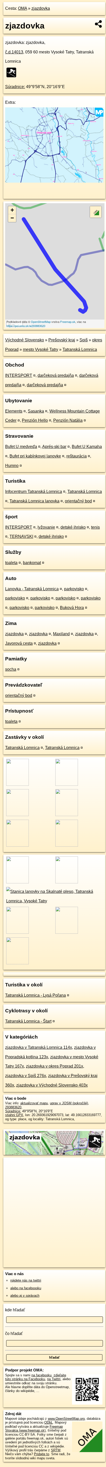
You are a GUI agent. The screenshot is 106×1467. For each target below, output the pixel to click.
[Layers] (95, 212)
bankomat (32, 562)
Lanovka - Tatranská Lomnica (32, 589)
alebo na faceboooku (25, 1288)
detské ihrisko (73, 527)
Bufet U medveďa (21, 446)
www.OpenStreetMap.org (66, 1419)
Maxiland (61, 634)
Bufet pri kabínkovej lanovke (35, 456)
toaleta (11, 562)
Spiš (84, 340)
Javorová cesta (19, 643)
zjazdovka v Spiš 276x (25, 1075)
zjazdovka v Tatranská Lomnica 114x (38, 1047)
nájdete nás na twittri (25, 1280)
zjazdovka (40, 8)
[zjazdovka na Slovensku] (12, 72)
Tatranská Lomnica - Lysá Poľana (35, 995)
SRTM (55, 1450)
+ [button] (12, 210)
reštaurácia (76, 456)
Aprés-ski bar (54, 446)
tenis (95, 527)
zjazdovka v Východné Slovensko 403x (52, 1085)
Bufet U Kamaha (87, 446)
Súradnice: (15, 87)
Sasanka (36, 411)
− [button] (12, 218)
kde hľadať (15, 1310)
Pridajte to (41, 1454)
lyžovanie (46, 527)
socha (10, 669)
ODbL (48, 1422)
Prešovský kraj (61, 340)
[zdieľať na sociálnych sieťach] (98, 24)
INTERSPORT (18, 375)
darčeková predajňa (56, 375)
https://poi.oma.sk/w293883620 (25, 326)
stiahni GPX (14, 1115)
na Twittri (53, 1379)
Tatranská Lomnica (80, 349)
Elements (13, 411)
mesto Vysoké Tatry (40, 349)
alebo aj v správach (24, 1295)
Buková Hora (72, 607)
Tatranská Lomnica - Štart (28, 1021)
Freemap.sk (67, 322)
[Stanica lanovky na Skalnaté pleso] (54, 901)
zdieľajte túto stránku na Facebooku (35, 1377)
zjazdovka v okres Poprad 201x (54, 1066)
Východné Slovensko (24, 340)
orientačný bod (78, 501)
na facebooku (41, 1375)
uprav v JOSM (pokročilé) (69, 1103)
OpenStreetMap (41, 322)
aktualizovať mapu (34, 1103)
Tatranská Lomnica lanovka (34, 501)
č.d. (14, 52)
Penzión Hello (35, 420)
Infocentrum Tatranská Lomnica (33, 491)
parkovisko (74, 589)
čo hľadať (14, 1333)
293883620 (13, 1107)
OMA (22, 8)
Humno (12, 465)
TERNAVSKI (21, 536)
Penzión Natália (68, 420)
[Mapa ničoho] (54, 181)
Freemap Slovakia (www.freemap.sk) (34, 1428)
